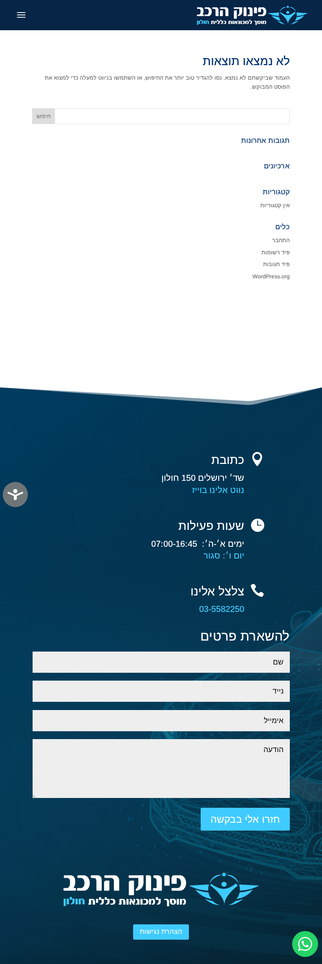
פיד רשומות (276, 252)
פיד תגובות (276, 264)
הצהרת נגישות (161, 931)
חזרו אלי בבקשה (245, 819)
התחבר (281, 240)
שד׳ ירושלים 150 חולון (202, 478)
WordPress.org (271, 276)
